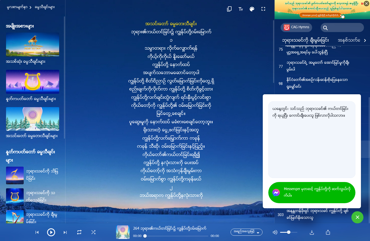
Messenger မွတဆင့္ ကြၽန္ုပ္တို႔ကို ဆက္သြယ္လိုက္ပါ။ (317, 192)
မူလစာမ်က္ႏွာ (17, 7)
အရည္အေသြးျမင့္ (244, 231)
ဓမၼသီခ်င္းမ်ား (45, 7)
